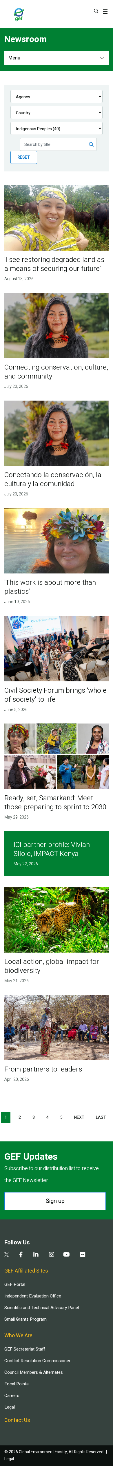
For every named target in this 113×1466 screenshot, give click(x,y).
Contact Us (17, 1420)
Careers (11, 1395)
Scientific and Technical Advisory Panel (41, 1307)
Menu (14, 58)
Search (96, 11)
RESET (24, 157)
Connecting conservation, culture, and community (56, 371)
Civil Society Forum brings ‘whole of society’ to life (55, 695)
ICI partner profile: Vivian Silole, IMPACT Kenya (52, 849)
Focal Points (16, 1384)
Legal (9, 1407)
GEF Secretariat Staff (24, 1349)
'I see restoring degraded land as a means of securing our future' (54, 264)
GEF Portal (14, 1284)
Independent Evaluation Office (32, 1296)
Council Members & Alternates (33, 1372)
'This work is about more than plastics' (50, 587)
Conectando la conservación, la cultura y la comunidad (52, 479)
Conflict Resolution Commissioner (37, 1361)
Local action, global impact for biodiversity (51, 966)
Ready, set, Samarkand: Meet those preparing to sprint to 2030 (55, 802)
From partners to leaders (43, 1069)
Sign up (55, 1201)
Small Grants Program (25, 1319)
